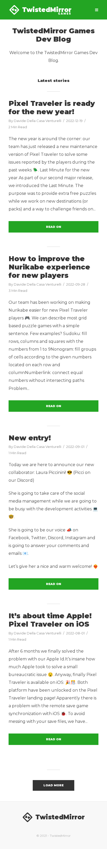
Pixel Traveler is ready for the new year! (52, 107)
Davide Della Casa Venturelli (37, 121)
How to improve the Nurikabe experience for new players (49, 267)
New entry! (30, 438)
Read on (53, 227)
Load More (53, 785)
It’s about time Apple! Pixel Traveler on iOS (50, 620)
